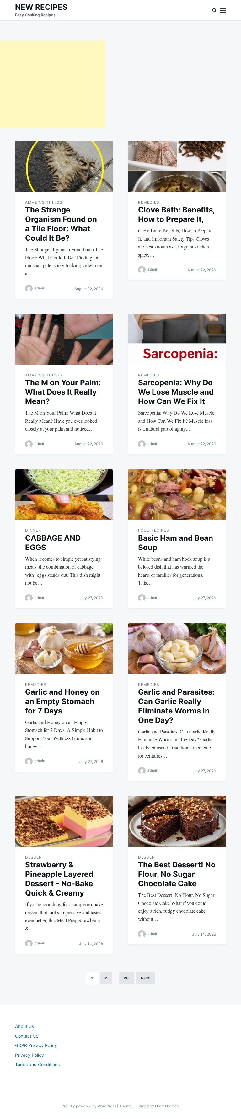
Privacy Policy (29, 1055)
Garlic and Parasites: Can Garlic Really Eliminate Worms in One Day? (176, 706)
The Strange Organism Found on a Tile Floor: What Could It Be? (61, 224)
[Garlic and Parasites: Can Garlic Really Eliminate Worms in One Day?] (177, 648)
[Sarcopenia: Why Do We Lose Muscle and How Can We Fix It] (177, 339)
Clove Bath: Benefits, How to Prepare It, (176, 214)
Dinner (33, 530)
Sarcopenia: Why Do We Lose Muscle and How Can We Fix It (176, 392)
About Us (24, 1026)
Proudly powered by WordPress (89, 1106)
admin (40, 288)
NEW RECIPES (41, 7)
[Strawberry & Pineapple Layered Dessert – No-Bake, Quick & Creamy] (64, 821)
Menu (223, 10)
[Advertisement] (52, 84)
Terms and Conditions (37, 1064)
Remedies (148, 202)
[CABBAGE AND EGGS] (64, 494)
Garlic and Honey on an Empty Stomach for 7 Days (62, 701)
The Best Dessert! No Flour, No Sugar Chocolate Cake (177, 874)
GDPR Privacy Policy (36, 1045)
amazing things (43, 202)
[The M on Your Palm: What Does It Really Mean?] (64, 339)
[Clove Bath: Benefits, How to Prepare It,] (177, 166)
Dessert (35, 857)
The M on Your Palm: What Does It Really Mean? (63, 392)
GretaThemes (167, 1106)
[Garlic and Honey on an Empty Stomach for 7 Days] (64, 648)
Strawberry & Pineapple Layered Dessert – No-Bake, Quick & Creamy (60, 878)
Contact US (27, 1036)
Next (145, 978)
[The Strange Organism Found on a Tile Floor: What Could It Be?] (64, 166)
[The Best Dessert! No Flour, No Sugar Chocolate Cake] (177, 821)
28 (126, 978)
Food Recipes (153, 530)
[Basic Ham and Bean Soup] (177, 494)
